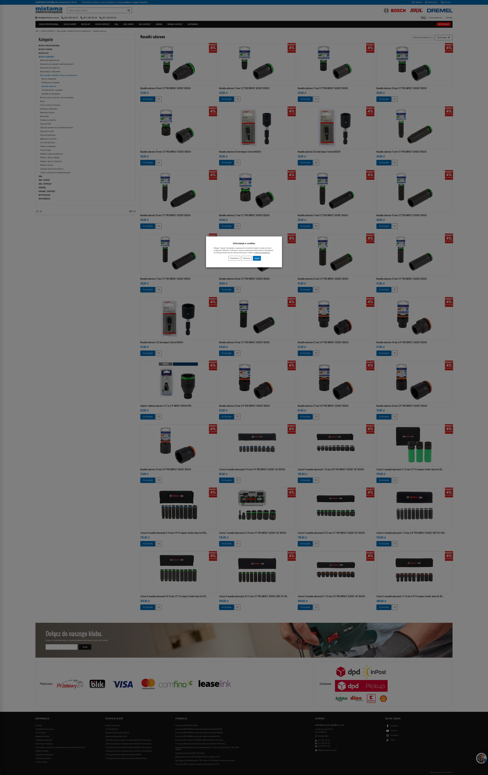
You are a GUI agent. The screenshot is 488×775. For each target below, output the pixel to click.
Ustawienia (234, 258)
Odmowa (246, 258)
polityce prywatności (262, 253)
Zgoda (257, 258)
